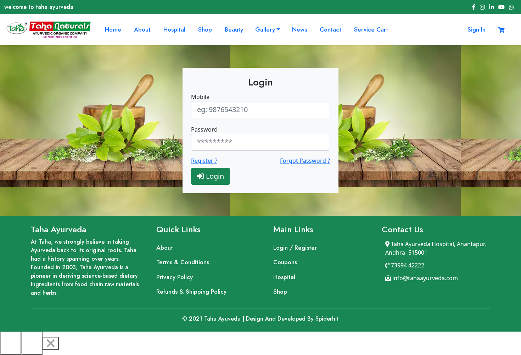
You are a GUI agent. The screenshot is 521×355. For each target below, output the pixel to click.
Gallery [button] (265, 29)
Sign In (476, 29)
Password (204, 129)
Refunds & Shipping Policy (191, 291)
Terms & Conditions (182, 262)
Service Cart (371, 29)
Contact (330, 29)
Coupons (285, 262)
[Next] (32, 343)
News (299, 29)
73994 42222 (407, 265)
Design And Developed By (248, 319)
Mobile (200, 97)
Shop (205, 29)
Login (214, 176)
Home (113, 29)
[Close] (51, 343)
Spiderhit (327, 319)
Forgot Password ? (305, 161)
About (142, 29)
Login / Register (295, 247)
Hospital (174, 29)
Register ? (204, 161)
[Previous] (10, 343)
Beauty (234, 29)
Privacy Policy (174, 277)
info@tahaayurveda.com (424, 278)
